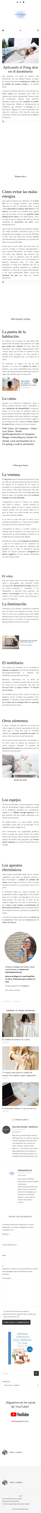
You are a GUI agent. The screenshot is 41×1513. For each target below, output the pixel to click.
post (37, 262)
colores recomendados (11, 593)
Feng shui (7, 479)
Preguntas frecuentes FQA (10, 1501)
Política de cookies (16, 1499)
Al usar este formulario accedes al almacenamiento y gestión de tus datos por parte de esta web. (20, 1314)
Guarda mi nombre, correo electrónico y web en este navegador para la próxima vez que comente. (20, 1271)
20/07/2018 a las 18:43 (24, 1173)
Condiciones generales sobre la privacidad (15, 1504)
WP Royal (25, 1509)
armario (36, 237)
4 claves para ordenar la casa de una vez (19, 1108)
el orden (34, 115)
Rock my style (20, 780)
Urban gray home (20, 465)
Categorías (6, 1381)
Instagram (25, 986)
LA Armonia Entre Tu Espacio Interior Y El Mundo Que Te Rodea (20, 687)
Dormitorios (7, 1001)
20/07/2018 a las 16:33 (18, 1129)
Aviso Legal (5, 1499)
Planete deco (20, 176)
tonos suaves (7, 93)
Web (4, 1255)
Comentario (6, 1278)
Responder (16, 1132)
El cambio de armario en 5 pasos (16, 1039)
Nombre (6, 1234)
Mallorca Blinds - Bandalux (25, 1127)
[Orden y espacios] (20, 14)
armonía (29, 107)
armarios (5, 699)
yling (27, 319)
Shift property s (18, 319)
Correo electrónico (9, 1245)
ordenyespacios (25, 1170)
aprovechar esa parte (25, 222)
